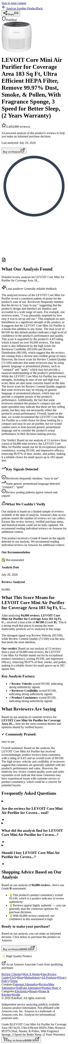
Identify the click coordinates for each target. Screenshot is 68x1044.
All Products (48, 977)
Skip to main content (14, 3)
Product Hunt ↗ (51, 987)
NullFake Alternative (28, 987)
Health (16, 994)
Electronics (21, 991)
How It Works (31, 974)
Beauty (33, 991)
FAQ (13, 977)
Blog (20, 977)
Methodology (32, 977)
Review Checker (12, 974)
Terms (14, 981)
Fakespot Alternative (25, 984)
